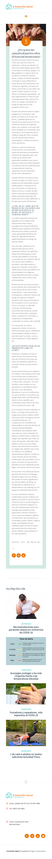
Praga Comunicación (38, 851)
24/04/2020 (26, 623)
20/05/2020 (26, 709)
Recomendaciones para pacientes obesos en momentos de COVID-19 (26, 629)
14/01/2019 (26, 670)
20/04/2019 (26, 751)
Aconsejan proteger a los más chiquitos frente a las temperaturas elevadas (26, 676)
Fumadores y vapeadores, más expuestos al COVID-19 (26, 713)
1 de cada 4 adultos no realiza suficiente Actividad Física (26, 755)
